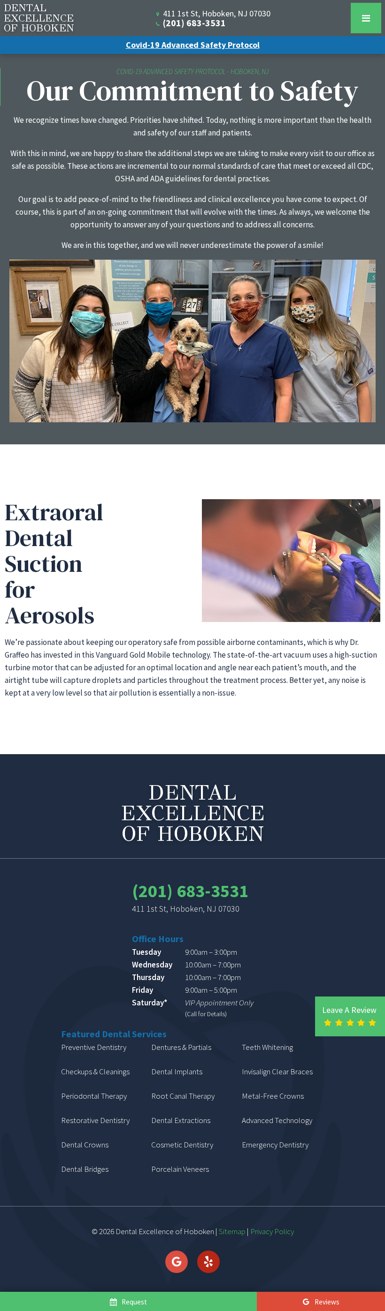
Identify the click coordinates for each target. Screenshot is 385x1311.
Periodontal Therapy (94, 1096)
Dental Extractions (180, 1120)
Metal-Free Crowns (273, 1096)
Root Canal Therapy (183, 1096)
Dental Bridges (84, 1169)
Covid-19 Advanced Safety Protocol (193, 44)
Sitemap (232, 1231)
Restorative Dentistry (95, 1120)
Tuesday (146, 952)
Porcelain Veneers (180, 1169)
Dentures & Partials (181, 1047)
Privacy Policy (272, 1231)
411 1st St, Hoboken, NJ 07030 (185, 909)
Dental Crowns (84, 1144)
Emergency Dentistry (275, 1144)
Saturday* (149, 1002)
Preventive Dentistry (93, 1047)
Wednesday (152, 964)
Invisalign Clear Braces (277, 1071)
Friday (142, 990)
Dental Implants (176, 1071)
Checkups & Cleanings (95, 1071)
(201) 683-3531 (193, 23)
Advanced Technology (277, 1120)
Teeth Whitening (267, 1047)
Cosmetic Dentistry (182, 1144)
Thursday (148, 977)
